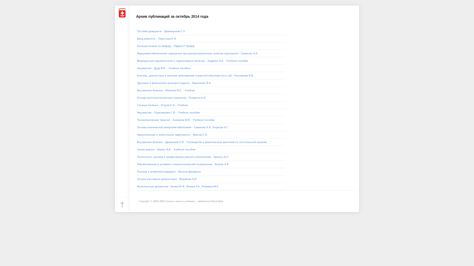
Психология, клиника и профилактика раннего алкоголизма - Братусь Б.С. (183, 156)
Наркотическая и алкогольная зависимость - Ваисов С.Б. (172, 134)
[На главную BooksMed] (122, 13)
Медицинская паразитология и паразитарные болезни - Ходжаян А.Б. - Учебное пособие (192, 60)
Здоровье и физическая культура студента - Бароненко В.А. (174, 82)
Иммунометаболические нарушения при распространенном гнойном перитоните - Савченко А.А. (197, 53)
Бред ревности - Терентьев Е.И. (157, 38)
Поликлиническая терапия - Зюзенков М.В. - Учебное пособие (176, 119)
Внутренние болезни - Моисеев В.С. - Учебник (166, 90)
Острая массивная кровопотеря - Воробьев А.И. (167, 179)
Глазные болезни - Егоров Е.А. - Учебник (162, 105)
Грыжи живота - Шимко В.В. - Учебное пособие (166, 149)
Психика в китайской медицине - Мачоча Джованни (169, 171)
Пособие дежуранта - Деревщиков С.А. (161, 31)
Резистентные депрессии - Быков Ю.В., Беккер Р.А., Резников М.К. (178, 186)
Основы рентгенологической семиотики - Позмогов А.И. (171, 97)
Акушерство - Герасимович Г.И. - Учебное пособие (168, 112)
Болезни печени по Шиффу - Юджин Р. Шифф (166, 46)
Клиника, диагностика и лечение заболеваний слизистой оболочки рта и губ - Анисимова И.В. (195, 75)
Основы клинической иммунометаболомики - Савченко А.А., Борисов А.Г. (182, 127)
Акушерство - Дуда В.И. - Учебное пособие (163, 68)
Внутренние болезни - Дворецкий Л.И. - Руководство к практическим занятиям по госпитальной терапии (202, 142)
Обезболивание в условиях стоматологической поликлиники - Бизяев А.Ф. (183, 164)
